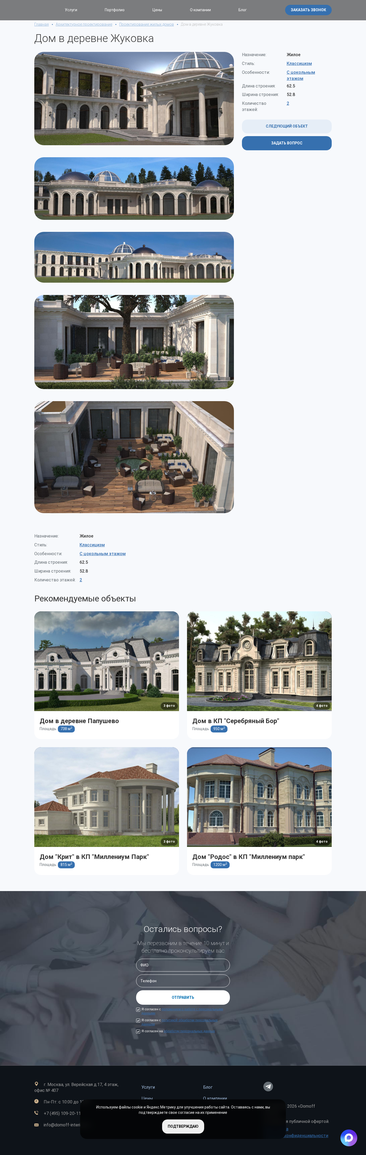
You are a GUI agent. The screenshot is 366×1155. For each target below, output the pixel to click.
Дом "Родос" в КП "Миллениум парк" (248, 857)
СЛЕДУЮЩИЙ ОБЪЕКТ (287, 126)
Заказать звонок (308, 10)
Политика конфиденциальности (295, 1135)
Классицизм (299, 63)
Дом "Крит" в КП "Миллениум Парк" (94, 857)
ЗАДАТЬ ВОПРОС (286, 143)
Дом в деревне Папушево (79, 721)
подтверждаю (183, 1126)
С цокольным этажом (103, 553)
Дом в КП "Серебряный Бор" (235, 721)
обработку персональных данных (189, 1031)
